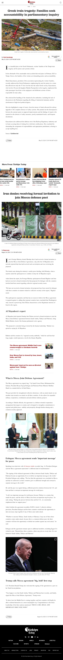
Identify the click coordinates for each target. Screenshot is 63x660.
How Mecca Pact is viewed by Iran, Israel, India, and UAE (26, 356)
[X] (25, 637)
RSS (49, 650)
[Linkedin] (37, 637)
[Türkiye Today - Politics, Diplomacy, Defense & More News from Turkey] (31, 3)
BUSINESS (42, 640)
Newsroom (6, 250)
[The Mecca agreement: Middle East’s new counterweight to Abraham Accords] (49, 346)
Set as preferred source (55, 57)
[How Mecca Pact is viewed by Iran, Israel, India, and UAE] (49, 356)
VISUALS (47, 644)
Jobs (30, 650)
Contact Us (24, 650)
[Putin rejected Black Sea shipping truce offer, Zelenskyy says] (39, 173)
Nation (11, 369)
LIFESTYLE (52, 640)
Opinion (11, 349)
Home (29, 6)
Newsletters (15, 650)
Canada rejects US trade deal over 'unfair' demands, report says (55, 182)
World (34, 6)
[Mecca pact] (49, 366)
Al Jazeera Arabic (29, 466)
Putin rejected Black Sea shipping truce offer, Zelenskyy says (39, 181)
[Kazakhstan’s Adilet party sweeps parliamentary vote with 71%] (23, 173)
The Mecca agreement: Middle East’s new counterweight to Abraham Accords (26, 346)
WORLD (32, 640)
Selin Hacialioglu (8, 57)
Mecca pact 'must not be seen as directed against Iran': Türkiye (25, 366)
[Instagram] (28, 637)
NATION (11, 640)
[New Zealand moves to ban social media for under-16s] (7, 173)
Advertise (43, 650)
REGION (21, 640)
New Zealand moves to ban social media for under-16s (7, 181)
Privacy (36, 650)
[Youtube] (32, 637)
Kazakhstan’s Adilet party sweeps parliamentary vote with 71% (23, 182)
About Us (6, 650)
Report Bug (56, 650)
